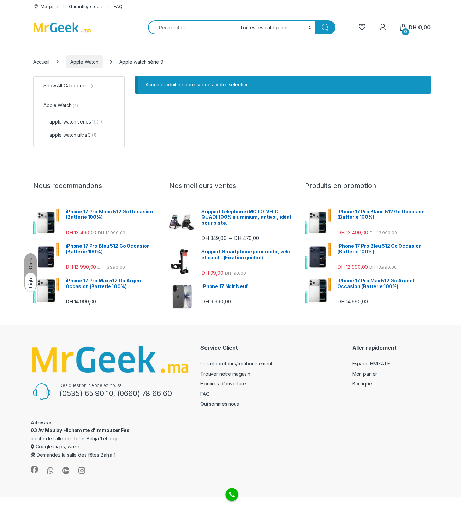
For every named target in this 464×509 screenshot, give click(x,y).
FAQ (118, 6)
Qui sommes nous (219, 404)
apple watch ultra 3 (72, 135)
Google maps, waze (56, 446)
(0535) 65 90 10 (86, 393)
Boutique (362, 384)
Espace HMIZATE (371, 363)
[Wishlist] (362, 27)
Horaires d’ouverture (223, 384)
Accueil (41, 62)
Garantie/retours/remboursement (236, 363)
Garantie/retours (86, 6)
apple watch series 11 (75, 122)
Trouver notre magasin (225, 374)
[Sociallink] (34, 469)
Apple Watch (84, 62)
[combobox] (192, 27)
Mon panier (364, 374)
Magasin (49, 6)
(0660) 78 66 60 (144, 393)
